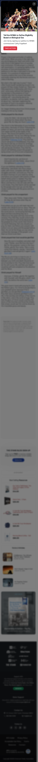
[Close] (34, 4)
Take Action (10, 48)
